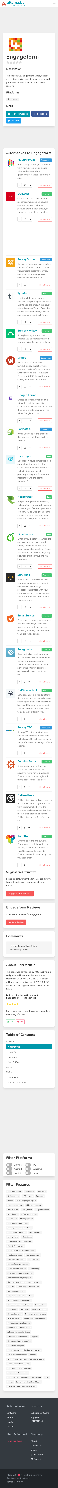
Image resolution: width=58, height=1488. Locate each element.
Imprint (34, 1450)
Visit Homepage (20, 113)
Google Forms (26, 395)
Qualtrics (23, 194)
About (34, 1441)
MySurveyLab (26, 160)
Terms (10, 1481)
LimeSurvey (25, 534)
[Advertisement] (29, 21)
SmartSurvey (26, 615)
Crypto (10, 1422)
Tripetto (22, 836)
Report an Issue (14, 1441)
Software (11, 1412)
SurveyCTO (24, 727)
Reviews (12, 1052)
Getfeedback (25, 795)
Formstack (24, 429)
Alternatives (14, 1046)
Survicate (23, 575)
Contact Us (36, 1445)
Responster (25, 497)
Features (12, 1057)
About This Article (17, 1082)
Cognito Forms (27, 761)
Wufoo (21, 358)
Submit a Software (40, 1412)
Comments (13, 1077)
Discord (10, 1426)
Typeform (23, 293)
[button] (54, 3)
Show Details (44, 185)
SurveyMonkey (27, 331)
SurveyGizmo (26, 259)
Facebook (42, 113)
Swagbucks (24, 649)
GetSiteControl (27, 690)
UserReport (25, 456)
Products (11, 1417)
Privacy (19, 1481)
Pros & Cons (14, 1062)
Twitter (15, 120)
